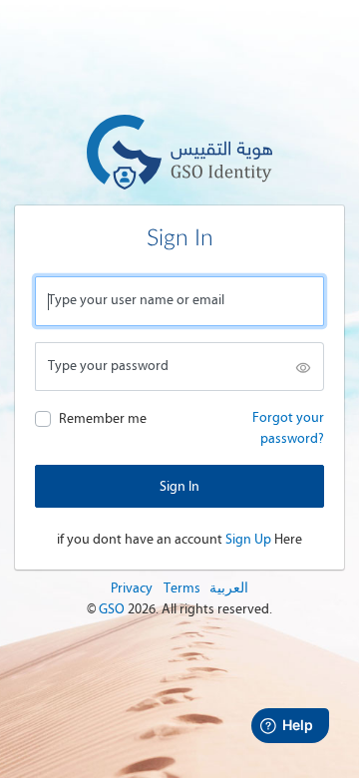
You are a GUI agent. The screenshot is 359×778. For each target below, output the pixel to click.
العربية (228, 588)
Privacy (132, 588)
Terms (182, 588)
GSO (113, 608)
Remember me (103, 418)
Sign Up (248, 539)
